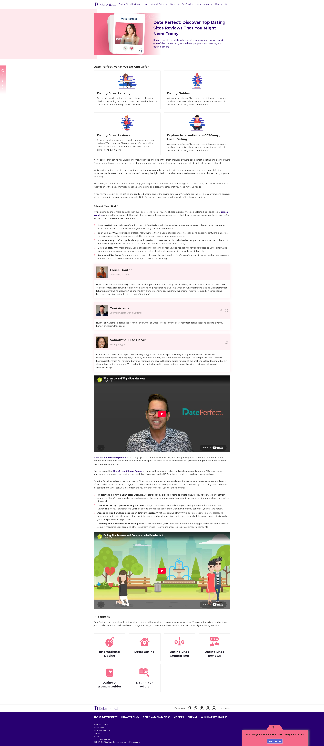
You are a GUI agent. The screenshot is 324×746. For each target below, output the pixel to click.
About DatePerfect (106, 717)
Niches (173, 4)
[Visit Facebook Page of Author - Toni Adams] (221, 310)
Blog (217, 4)
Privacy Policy (130, 717)
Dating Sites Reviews (129, 4)
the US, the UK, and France (127, 471)
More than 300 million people (110, 457)
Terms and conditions (156, 717)
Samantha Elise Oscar (128, 340)
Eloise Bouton (121, 270)
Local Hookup (203, 4)
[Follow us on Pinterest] (208, 708)
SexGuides (187, 4)
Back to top (224, 708)
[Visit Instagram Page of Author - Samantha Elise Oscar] (226, 342)
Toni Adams (119, 308)
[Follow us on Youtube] (214, 708)
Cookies (179, 717)
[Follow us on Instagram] (202, 708)
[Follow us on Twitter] (196, 708)
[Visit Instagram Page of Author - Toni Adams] (226, 310)
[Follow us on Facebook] (190, 708)
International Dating (155, 4)
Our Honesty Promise (214, 717)
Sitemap (192, 717)
